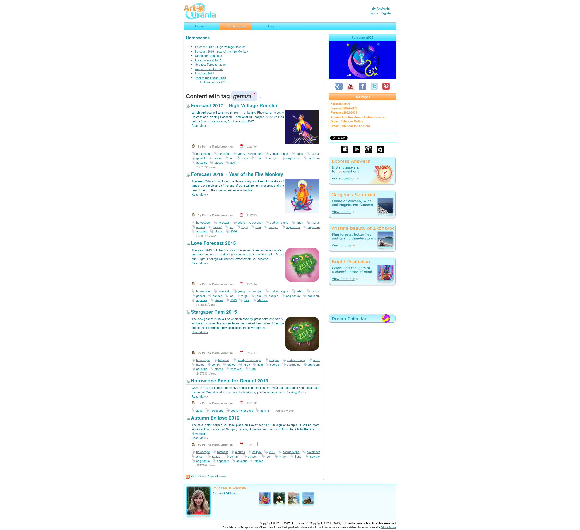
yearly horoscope (249, 153)
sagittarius (293, 158)
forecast (223, 153)
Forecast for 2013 (215, 82)
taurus (316, 153)
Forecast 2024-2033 (344, 108)
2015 (233, 300)
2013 (199, 410)
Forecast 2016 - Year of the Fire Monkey (221, 51)
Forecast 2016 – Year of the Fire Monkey (236, 174)
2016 (233, 231)
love (246, 300)
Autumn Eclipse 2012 (215, 417)
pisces (219, 162)
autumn (240, 452)
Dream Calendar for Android (350, 126)
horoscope (203, 153)
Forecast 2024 (340, 103)
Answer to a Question (209, 69)
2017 (233, 162)
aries (300, 153)
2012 (272, 452)
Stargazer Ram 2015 (208, 55)
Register (386, 13)
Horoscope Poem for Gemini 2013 (229, 380)
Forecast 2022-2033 (344, 112)
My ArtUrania (381, 8)
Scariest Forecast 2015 (210, 64)
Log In (374, 13)
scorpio (273, 158)
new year (236, 369)
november (313, 452)
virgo (244, 158)
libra (258, 158)
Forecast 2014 (204, 73)
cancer (217, 158)
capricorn (314, 158)
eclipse (274, 360)
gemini (200, 158)
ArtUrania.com (388, 527)
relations (262, 300)
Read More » (200, 125)
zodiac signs (279, 153)
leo (231, 158)
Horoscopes (198, 38)
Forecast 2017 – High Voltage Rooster (220, 47)
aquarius (201, 162)
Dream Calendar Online (347, 121)
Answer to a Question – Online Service (358, 117)
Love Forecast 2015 (208, 60)
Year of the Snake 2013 (210, 78)
